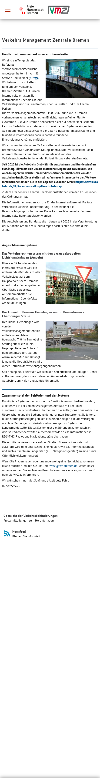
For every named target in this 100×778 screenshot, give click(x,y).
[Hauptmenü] (7, 10)
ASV (32, 78)
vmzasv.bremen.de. (64, 466)
